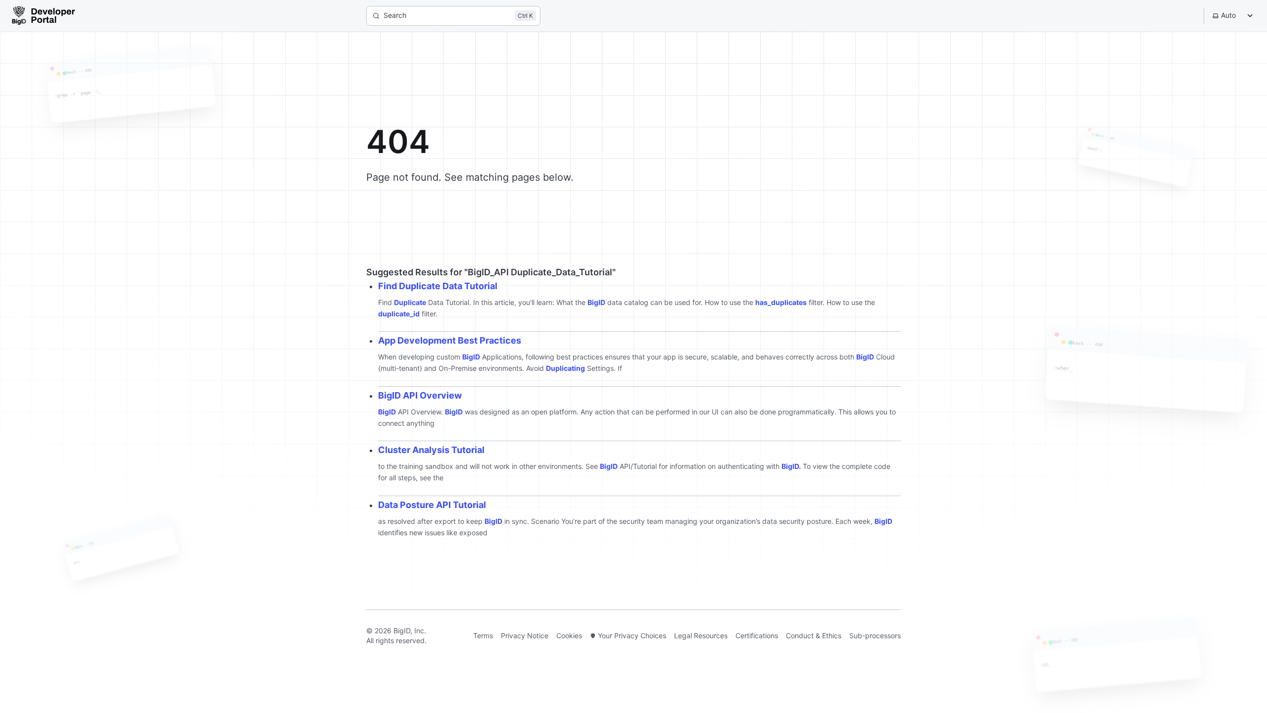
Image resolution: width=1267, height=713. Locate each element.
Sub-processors (875, 635)
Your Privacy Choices (632, 635)
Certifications (756, 635)
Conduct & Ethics (813, 635)
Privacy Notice (524, 635)
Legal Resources (701, 635)
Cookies (569, 635)
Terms (483, 635)
